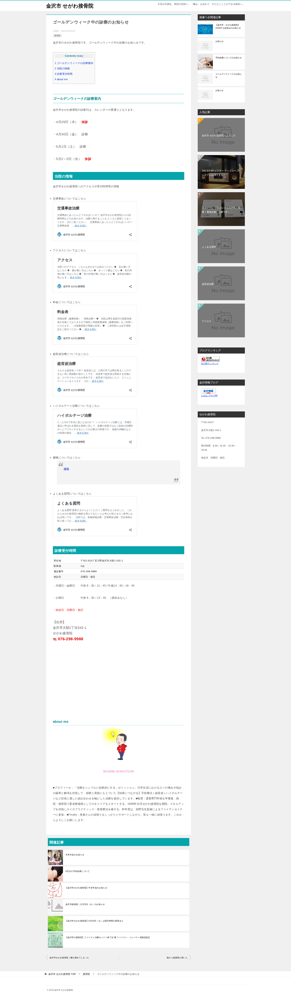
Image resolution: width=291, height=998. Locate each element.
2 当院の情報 (62, 68)
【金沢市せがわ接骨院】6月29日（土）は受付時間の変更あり (95, 921)
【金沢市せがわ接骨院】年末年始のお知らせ (86, 888)
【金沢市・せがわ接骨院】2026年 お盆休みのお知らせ (228, 26)
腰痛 (66, 468)
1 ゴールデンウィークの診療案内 (74, 63)
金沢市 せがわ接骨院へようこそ (219, 135)
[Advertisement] (81, 683)
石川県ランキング (210, 363)
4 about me (61, 79)
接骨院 (57, 35)
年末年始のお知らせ (75, 855)
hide (80, 56)
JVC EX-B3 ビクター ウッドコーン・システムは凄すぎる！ (221, 172)
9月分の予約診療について (78, 871)
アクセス (206, 321)
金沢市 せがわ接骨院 (69, 6)
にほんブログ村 (209, 395)
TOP (62, 974)
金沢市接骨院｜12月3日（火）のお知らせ (85, 904)
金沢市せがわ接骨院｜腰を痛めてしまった (69, 957)
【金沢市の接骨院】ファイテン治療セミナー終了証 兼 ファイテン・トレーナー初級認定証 (108, 937)
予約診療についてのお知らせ (228, 58)
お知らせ (219, 41)
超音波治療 (208, 284)
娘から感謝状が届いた (177, 957)
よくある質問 (209, 247)
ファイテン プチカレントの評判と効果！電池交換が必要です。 (221, 209)
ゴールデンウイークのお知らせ (228, 75)
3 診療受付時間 (63, 73)
